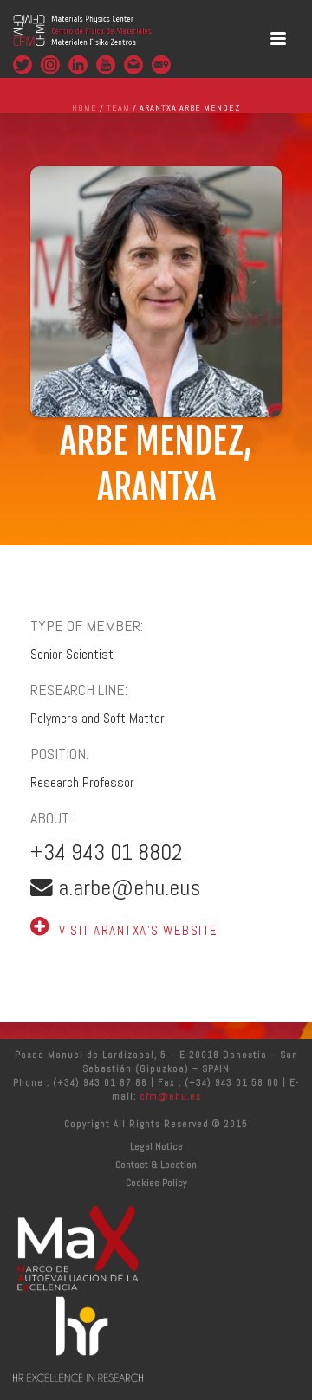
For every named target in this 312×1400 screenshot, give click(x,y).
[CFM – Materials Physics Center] (82, 39)
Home (84, 107)
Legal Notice (156, 1146)
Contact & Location (156, 1164)
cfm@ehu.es (168, 1096)
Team (118, 107)
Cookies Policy (156, 1183)
